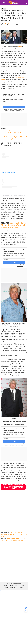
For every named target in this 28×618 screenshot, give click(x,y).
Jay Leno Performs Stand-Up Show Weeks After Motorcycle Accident (14, 225)
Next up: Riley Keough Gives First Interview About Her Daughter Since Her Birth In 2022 (13, 487)
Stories (4, 8)
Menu (3, 2)
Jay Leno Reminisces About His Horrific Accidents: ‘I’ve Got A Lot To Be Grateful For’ (15, 133)
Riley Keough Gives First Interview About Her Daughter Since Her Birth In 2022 (14, 534)
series (20, 46)
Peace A (6, 23)
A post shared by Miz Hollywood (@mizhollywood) (14, 195)
